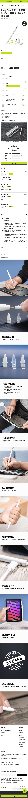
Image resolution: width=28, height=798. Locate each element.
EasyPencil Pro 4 (7, 53)
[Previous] (4, 708)
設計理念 (3, 254)
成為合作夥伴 (4, 735)
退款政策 (21, 746)
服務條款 (21, 744)
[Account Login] (23, 5)
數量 (2, 58)
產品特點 (3, 214)
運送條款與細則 (22, 742)
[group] (14, 1)
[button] (8, 153)
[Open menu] (2, 5)
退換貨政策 (21, 737)
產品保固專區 (22, 735)
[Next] (26, 1)
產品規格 (3, 251)
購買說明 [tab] (3, 110)
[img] (4, 172)
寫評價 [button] (14, 163)
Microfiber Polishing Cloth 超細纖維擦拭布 (12, 104)
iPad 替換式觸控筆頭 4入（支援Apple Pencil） (12, 76)
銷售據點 (3, 732)
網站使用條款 (22, 739)
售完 (14, 796)
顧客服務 (21, 727)
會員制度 (21, 730)
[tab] (11, 723)
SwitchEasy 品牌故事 (6, 730)
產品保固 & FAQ (4, 257)
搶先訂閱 (22, 775)
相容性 (2, 247)
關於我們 (3, 727)
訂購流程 (21, 732)
